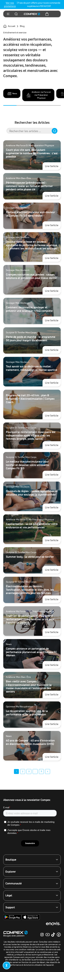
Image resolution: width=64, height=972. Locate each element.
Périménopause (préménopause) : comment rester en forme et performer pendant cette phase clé (29, 186)
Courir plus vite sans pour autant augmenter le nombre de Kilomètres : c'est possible (32, 153)
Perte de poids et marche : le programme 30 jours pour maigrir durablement (30, 338)
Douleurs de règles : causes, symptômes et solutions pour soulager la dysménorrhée (32, 492)
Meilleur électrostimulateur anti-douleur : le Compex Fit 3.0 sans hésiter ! (31, 213)
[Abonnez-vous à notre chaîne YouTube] (48, 935)
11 (41, 771)
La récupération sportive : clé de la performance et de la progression (27, 712)
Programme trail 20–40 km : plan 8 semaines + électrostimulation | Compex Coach (30, 398)
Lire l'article (53, 166)
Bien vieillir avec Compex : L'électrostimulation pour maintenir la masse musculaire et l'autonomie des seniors (29, 686)
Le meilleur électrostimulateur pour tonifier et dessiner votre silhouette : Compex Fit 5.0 (28, 465)
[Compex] (32, 14)
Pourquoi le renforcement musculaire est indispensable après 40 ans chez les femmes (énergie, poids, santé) (30, 435)
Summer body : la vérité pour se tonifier (30, 556)
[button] (7, 965)
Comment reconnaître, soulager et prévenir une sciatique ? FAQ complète (29, 309)
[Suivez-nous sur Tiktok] (53, 935)
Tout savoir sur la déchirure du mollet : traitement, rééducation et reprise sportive (31, 368)
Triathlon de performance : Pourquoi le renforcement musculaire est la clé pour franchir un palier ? (30, 619)
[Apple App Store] (31, 919)
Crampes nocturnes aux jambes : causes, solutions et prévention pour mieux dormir (31, 276)
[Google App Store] (12, 919)
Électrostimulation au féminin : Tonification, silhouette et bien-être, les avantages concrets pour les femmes (30, 589)
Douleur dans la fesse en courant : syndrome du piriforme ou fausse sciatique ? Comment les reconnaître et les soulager (31, 245)
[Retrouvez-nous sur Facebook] (59, 935)
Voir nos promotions (10, 4)
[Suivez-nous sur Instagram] (42, 935)
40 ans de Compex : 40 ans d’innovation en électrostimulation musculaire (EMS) (30, 742)
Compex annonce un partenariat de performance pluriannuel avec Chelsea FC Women (31, 652)
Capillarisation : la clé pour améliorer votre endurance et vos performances (32, 525)
